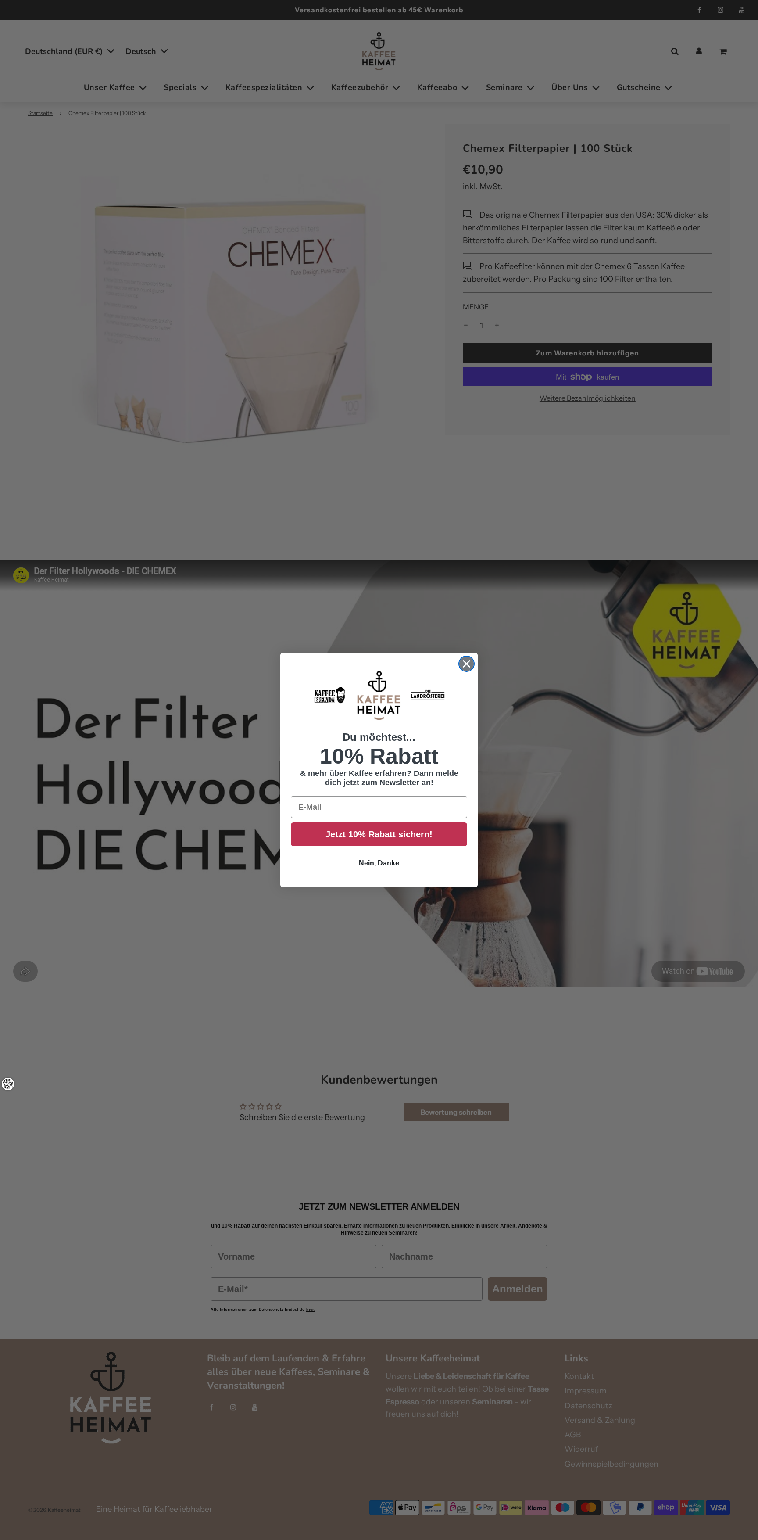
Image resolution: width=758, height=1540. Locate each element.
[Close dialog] (466, 663)
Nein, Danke (379, 863)
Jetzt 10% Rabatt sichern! (379, 834)
